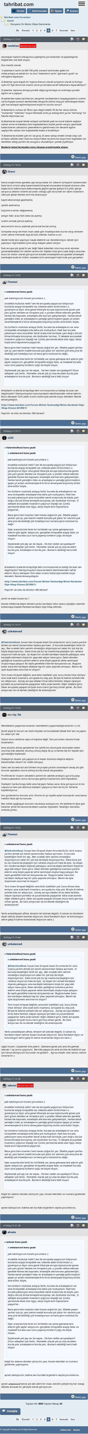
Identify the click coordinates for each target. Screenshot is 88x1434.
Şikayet (78, 39)
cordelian (13, 46)
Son (73, 30)
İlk (17, 30)
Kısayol (72, 39)
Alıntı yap (80, 157)
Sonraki (64, 30)
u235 (11, 437)
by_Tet (17, 714)
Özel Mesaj (84, 39)
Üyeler (58, 10)
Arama (74, 10)
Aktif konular (39, 10)
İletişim (76, 1430)
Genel (10, 20)
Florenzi (12, 282)
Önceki (26, 30)
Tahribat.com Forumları (17, 17)
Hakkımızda (65, 1430)
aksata (12, 1232)
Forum (20, 10)
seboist (12, 1085)
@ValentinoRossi (10, 642)
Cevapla (12, 1411)
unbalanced (15, 631)
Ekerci (11, 171)
